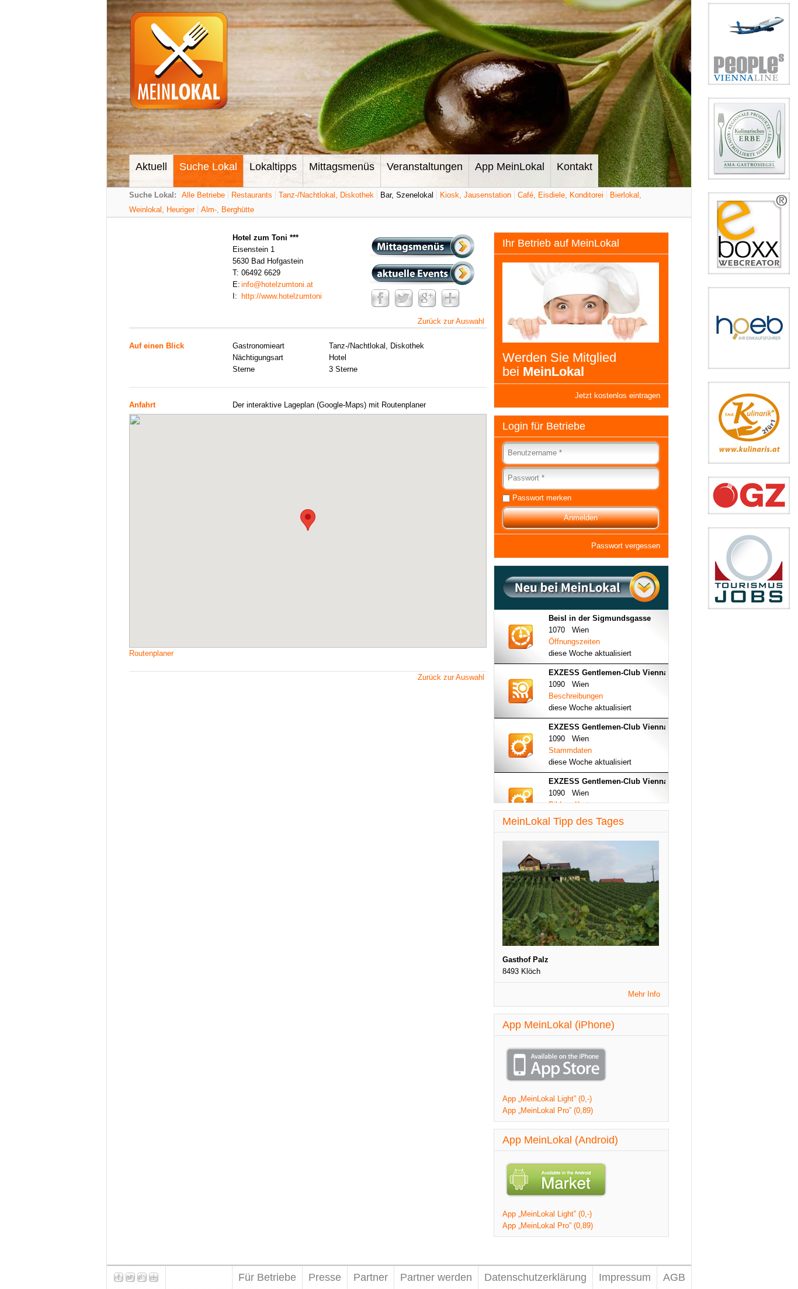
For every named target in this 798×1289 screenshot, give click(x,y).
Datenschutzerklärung (535, 1277)
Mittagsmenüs (341, 166)
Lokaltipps (273, 166)
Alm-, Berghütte (227, 209)
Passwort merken (541, 497)
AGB (674, 1277)
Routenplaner (151, 653)
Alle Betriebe (203, 195)
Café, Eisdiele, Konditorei (560, 195)
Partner (370, 1277)
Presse (324, 1277)
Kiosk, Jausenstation (475, 195)
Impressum (625, 1277)
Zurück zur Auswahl (451, 321)
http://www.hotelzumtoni (281, 296)
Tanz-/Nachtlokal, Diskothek (326, 195)
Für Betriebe (267, 1277)
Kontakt (574, 166)
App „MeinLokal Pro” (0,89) (547, 1110)
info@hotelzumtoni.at (277, 284)
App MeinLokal (509, 166)
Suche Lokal (208, 166)
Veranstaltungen (425, 166)
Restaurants (251, 195)
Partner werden (436, 1277)
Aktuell (151, 166)
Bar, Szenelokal (406, 195)
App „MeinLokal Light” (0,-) (547, 1098)
